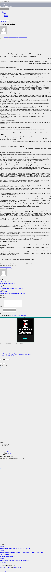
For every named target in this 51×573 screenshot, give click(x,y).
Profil (3, 12)
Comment (2, 306)
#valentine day (24, 37)
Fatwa (1, 546)
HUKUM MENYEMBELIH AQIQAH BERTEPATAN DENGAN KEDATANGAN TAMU (15, 548)
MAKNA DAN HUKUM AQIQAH (8, 355)
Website (1, 311)
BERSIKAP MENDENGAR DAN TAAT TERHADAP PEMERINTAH (12, 293)
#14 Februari (6, 37)
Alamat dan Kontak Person (6, 570)
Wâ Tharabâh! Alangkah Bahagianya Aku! (7, 283)
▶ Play (25, 338)
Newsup (14, 567)
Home (3, 11)
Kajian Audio (6, 16)
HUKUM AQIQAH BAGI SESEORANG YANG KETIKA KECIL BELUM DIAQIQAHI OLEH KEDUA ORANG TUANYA (23, 352)
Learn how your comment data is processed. (19, 315)
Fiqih (3, 546)
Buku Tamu (6, 14)
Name (1, 308)
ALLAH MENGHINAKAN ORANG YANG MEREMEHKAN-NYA (11, 288)
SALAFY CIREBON (3, 4)
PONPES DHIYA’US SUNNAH (7, 18)
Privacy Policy (4, 571)
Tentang (5, 13)
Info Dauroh (6, 15)
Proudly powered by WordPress (5, 567)
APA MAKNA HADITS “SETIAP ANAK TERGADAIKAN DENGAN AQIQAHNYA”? (16, 354)
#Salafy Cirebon (19, 37)
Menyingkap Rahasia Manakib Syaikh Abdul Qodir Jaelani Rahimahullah (16, 450)
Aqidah (1, 21)
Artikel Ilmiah (4, 21)
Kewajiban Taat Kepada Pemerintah (5, 267)
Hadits (3, 558)
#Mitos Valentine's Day (12, 37)
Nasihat (8, 281)
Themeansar (19, 567)
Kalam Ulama (5, 281)
